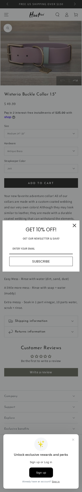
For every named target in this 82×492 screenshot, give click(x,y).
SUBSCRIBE (41, 261)
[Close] (74, 225)
